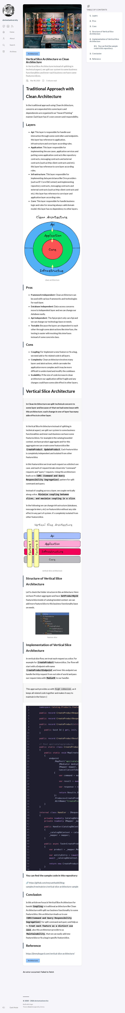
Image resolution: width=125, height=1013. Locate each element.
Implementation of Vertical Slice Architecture (104, 40)
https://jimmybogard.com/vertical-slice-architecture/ (50, 953)
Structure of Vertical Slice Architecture (101, 32)
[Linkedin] (8, 27)
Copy (72, 711)
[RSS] (12, 27)
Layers (95, 15)
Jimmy (42, 1007)
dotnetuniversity (10, 20)
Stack (30, 1007)
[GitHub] (3, 27)
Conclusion (96, 53)
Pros (94, 21)
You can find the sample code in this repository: (106, 47)
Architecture (33, 54)
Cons (94, 26)
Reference (96, 59)
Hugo (31, 1004)
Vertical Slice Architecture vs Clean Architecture (47, 60)
